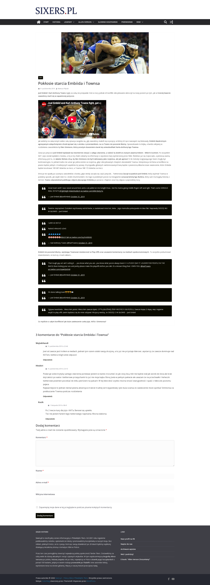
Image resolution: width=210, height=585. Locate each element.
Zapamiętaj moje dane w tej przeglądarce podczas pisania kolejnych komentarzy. (75, 507)
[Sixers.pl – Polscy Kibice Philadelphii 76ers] (39, 22)
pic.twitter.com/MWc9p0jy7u (92, 191)
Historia (56, 22)
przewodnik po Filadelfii (80, 562)
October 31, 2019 (78, 196)
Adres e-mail (42, 482)
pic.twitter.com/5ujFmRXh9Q (80, 237)
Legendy (68, 22)
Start (46, 22)
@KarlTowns (146, 266)
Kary (40, 78)
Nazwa (40, 470)
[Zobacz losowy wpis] (171, 22)
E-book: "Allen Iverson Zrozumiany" (135, 559)
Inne (138, 22)
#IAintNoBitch (74, 191)
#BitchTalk (65, 237)
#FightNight (64, 191)
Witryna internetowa (45, 494)
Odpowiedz (47, 360)
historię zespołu (58, 559)
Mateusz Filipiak (63, 89)
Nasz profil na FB (128, 539)
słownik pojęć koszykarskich (102, 559)
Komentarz (42, 437)
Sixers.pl (39, 538)
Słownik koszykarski (108, 22)
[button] (73, 22)
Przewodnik (127, 22)
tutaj (95, 566)
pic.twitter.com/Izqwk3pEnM (59, 269)
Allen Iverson (85, 22)
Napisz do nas (126, 544)
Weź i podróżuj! (127, 554)
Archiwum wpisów (128, 549)
